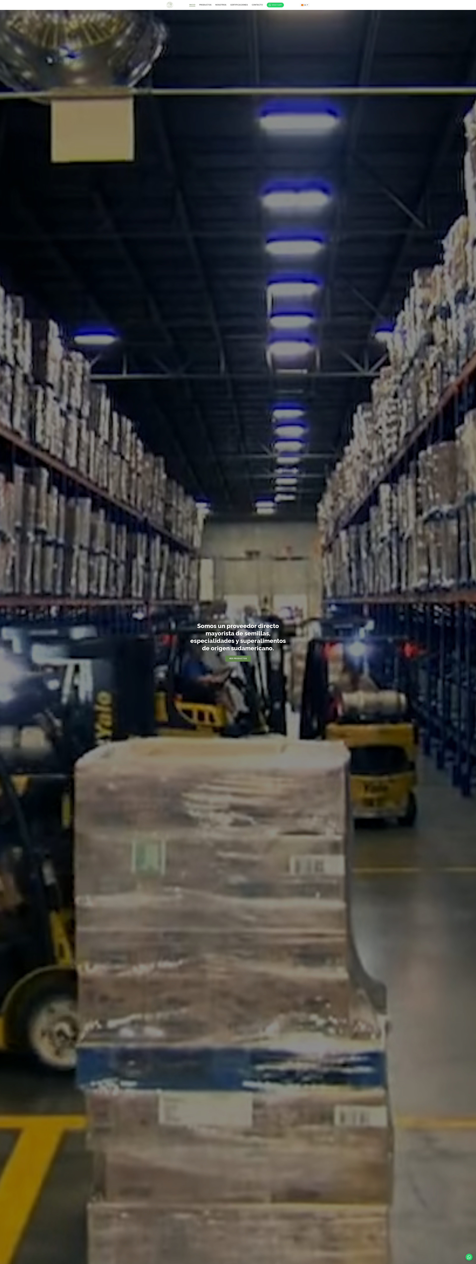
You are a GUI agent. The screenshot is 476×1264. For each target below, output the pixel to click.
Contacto (257, 5)
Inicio (192, 5)
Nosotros (220, 5)
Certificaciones (239, 5)
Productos (205, 5)
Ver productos (238, 658)
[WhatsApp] (469, 1257)
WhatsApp (277, 5)
